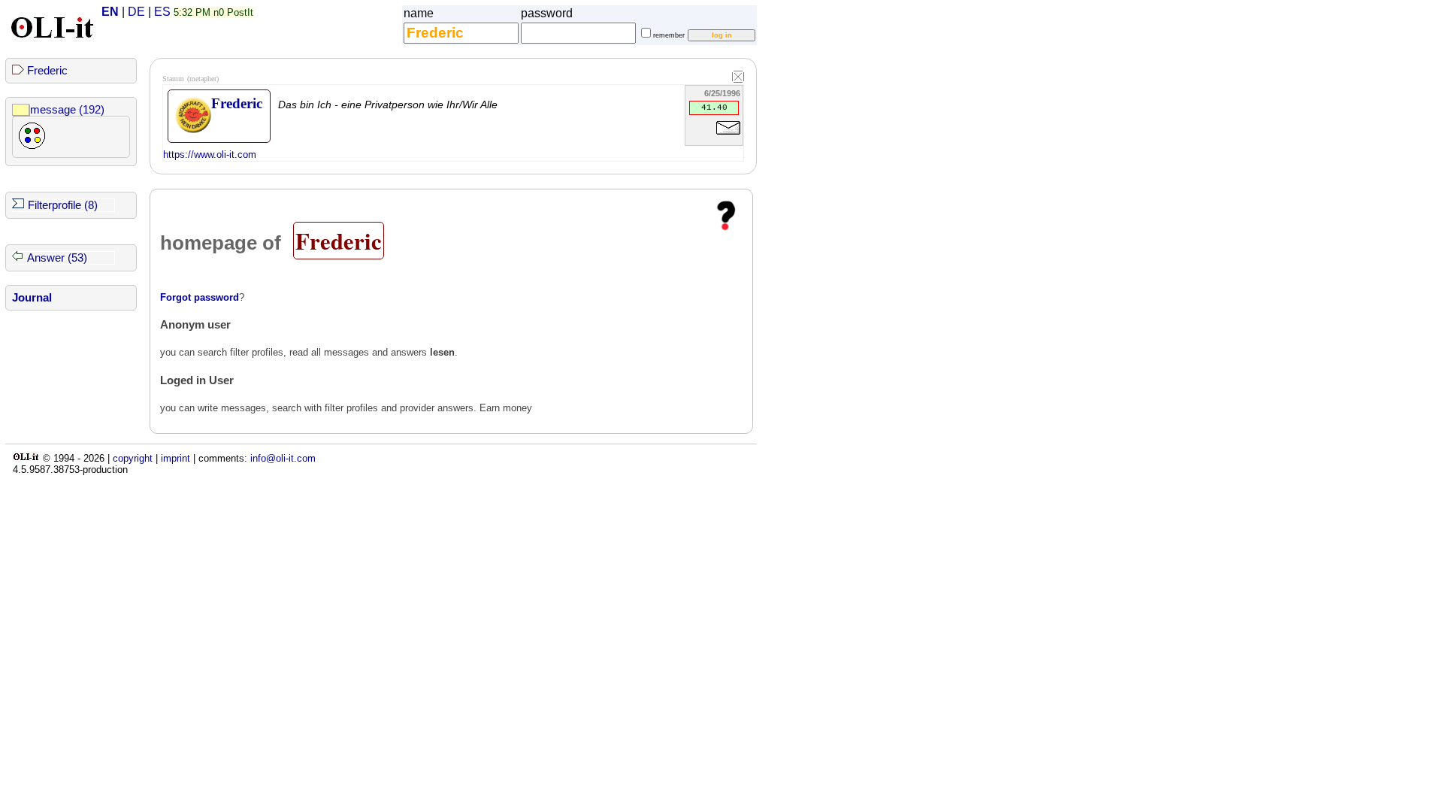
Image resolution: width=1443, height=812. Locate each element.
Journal (32, 298)
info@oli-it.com (283, 458)
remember (669, 35)
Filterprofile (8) (63, 205)
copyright (133, 458)
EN (110, 11)
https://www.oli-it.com (209, 154)
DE (136, 11)
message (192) (67, 110)
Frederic (47, 71)
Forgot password (199, 297)
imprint (175, 458)
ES (162, 11)
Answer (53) (57, 258)
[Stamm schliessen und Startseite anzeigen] (738, 77)
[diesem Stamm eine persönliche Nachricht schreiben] (728, 137)
